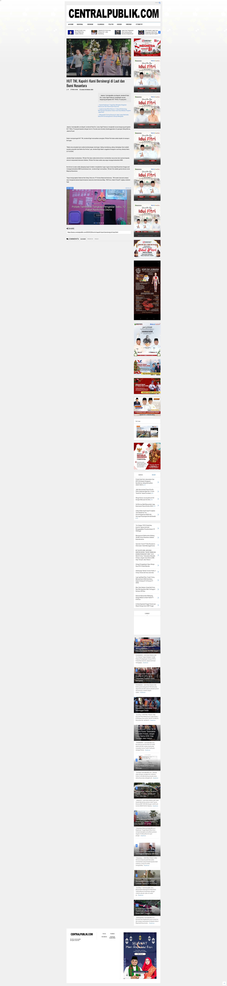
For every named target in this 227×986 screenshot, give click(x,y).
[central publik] (113, 20)
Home (104, 933)
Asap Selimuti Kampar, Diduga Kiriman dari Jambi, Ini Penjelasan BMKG (99, 208)
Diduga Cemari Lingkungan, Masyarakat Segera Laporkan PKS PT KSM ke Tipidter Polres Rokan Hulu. (104, 30)
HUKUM (119, 24)
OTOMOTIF (139, 24)
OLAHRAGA (101, 24)
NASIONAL (80, 24)
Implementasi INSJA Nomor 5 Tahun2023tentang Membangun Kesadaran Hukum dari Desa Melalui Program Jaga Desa (114, 110)
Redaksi (112, 933)
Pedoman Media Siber (112, 937)
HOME (71, 24)
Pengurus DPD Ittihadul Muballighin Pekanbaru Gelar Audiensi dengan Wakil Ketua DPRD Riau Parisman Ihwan (80, 30)
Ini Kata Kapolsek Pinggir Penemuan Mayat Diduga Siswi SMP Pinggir (145, 911)
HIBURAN (128, 24)
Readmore (99, 215)
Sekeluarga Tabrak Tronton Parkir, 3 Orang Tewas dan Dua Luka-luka (146, 793)
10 (137, 905)
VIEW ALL (127, 188)
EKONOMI (90, 24)
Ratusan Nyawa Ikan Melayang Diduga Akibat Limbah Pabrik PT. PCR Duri (146, 881)
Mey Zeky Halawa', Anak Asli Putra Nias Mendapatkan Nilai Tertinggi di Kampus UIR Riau (147, 851)
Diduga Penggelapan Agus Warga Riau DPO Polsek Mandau (146, 765)
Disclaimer (104, 936)
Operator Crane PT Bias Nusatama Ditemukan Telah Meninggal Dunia (146, 708)
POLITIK (111, 24)
